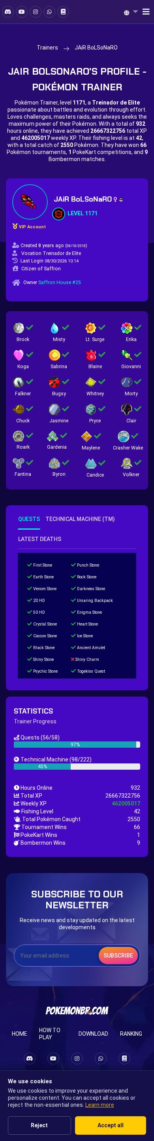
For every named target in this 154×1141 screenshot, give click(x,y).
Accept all (111, 1125)
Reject (39, 1125)
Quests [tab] (29, 519)
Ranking (131, 1034)
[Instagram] (35, 12)
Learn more (99, 1105)
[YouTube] (22, 12)
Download (93, 1034)
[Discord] (8, 12)
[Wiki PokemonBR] (63, 12)
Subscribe (118, 955)
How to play (49, 1033)
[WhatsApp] (49, 12)
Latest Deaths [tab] (39, 539)
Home (19, 1034)
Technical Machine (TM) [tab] (80, 519)
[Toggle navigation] (143, 12)
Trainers (47, 47)
